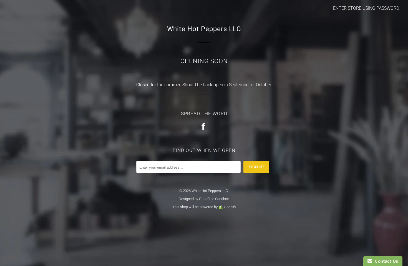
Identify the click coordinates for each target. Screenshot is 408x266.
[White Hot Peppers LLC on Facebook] (204, 127)
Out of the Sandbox (214, 199)
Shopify (230, 207)
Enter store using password (366, 8)
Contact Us (385, 261)
